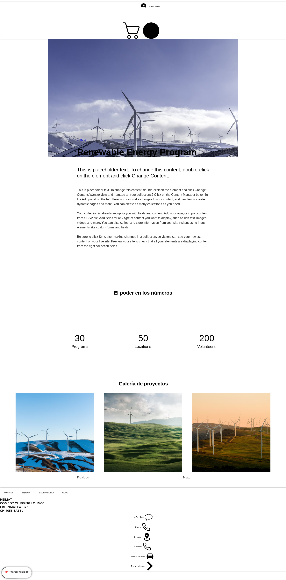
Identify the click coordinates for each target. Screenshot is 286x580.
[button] (143, 30)
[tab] (8, 493)
